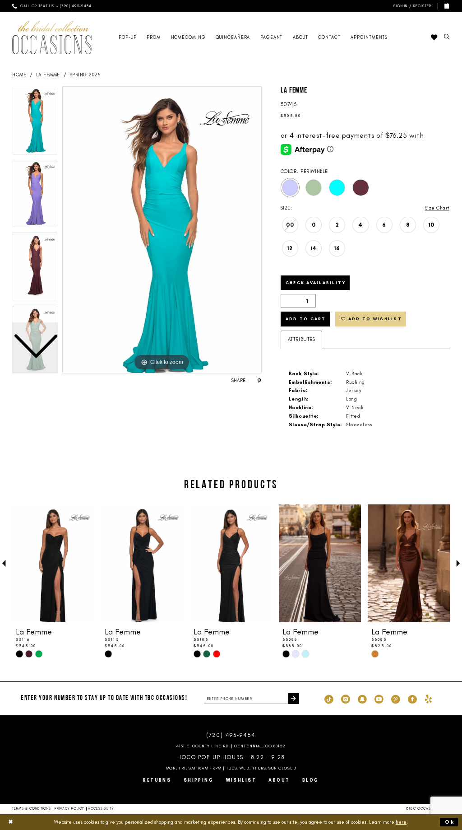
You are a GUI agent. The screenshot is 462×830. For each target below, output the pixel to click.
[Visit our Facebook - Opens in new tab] (412, 698)
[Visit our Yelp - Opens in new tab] (428, 698)
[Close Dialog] (11, 822)
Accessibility (101, 809)
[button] (411, 6)
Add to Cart (306, 318)
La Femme (48, 75)
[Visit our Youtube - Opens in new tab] (379, 698)
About (279, 780)
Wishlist (241, 780)
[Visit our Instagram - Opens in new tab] (346, 698)
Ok (450, 822)
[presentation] (53, 563)
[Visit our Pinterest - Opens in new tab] (396, 698)
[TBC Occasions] (52, 37)
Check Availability (316, 282)
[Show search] (446, 37)
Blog (310, 780)
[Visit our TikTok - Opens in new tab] (329, 698)
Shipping (199, 780)
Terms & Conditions (31, 809)
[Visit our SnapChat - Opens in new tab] (362, 698)
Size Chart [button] (437, 208)
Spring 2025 (85, 75)
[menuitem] (52, 6)
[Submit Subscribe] (293, 698)
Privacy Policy (69, 809)
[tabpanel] (162, 230)
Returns (157, 780)
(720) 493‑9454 (231, 735)
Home (19, 75)
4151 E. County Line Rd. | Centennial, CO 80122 (231, 745)
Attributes (301, 339)
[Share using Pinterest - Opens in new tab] (259, 381)
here (401, 822)
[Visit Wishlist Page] (433, 37)
